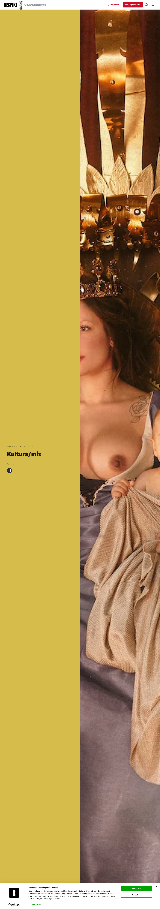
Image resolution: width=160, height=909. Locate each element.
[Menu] (153, 4)
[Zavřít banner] (156, 886)
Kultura (10, 446)
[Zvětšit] (120, 459)
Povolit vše (136, 888)
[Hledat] (146, 4)
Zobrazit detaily (34, 905)
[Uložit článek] (9, 470)
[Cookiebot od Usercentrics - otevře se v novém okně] (14, 904)
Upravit (135, 895)
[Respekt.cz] (10, 5)
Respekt (10, 464)
